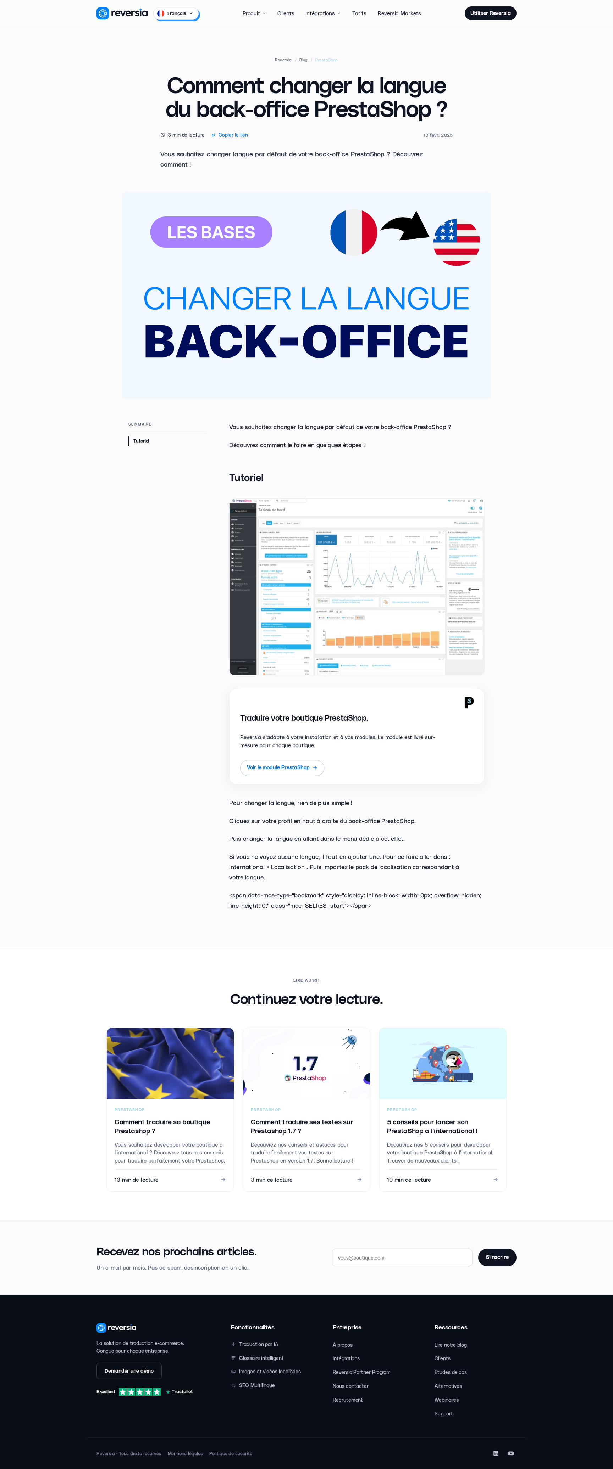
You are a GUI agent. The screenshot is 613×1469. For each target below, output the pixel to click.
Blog (303, 59)
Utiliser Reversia (490, 13)
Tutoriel (141, 441)
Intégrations (320, 13)
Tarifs (359, 13)
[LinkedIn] (496, 1453)
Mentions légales (185, 1453)
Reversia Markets (399, 13)
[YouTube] (511, 1453)
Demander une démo (129, 1370)
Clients (285, 13)
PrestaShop (326, 59)
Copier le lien (233, 135)
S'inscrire (497, 1257)
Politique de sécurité (230, 1453)
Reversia (283, 59)
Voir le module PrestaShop (278, 767)
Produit (251, 13)
